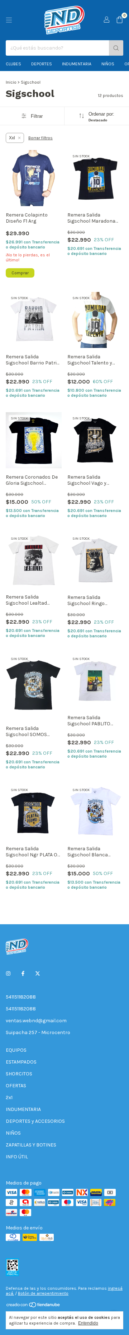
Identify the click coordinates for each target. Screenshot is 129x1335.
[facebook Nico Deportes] (22, 974)
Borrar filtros (40, 137)
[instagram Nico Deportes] (8, 974)
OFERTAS (16, 1086)
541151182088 (21, 997)
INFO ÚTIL (17, 1157)
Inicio (11, 82)
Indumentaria (76, 63)
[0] (119, 20)
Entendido (88, 1323)
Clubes (13, 63)
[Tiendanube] (33, 1306)
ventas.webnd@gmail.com (36, 1021)
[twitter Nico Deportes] (37, 974)
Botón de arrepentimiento (43, 1293)
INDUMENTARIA (23, 1109)
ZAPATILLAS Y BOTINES (31, 1145)
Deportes (41, 63)
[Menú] (9, 20)
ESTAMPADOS (21, 1062)
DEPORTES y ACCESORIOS (35, 1121)
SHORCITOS (19, 1074)
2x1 (9, 1097)
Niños (107, 63)
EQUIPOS (16, 1050)
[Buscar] (116, 48)
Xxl (12, 137)
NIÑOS (13, 1133)
